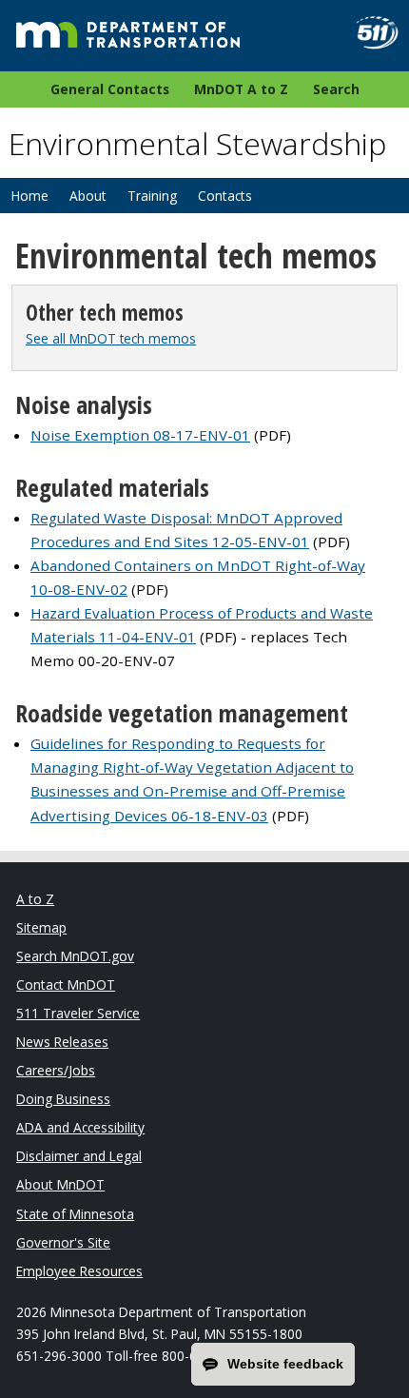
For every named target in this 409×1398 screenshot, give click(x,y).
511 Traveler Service (78, 1013)
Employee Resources (79, 1271)
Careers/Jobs (55, 1070)
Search (336, 89)
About (88, 196)
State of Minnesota (75, 1214)
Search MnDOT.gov (75, 956)
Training (152, 196)
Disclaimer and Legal (79, 1156)
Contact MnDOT (65, 984)
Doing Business (63, 1099)
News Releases (62, 1042)
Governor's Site (63, 1242)
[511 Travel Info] (369, 32)
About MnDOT (60, 1184)
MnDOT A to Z (241, 89)
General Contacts (109, 89)
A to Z (35, 899)
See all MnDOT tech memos (111, 338)
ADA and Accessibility (80, 1127)
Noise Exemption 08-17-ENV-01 (140, 434)
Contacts (225, 196)
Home (29, 196)
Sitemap (41, 927)
